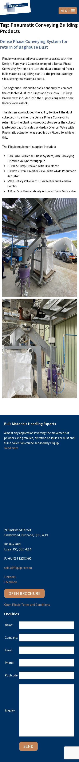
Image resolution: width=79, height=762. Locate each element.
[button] (68, 10)
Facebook (10, 582)
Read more (11, 448)
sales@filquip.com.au (18, 568)
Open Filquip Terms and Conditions (27, 605)
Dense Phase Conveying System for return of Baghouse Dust (34, 44)
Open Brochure (24, 593)
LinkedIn (10, 577)
